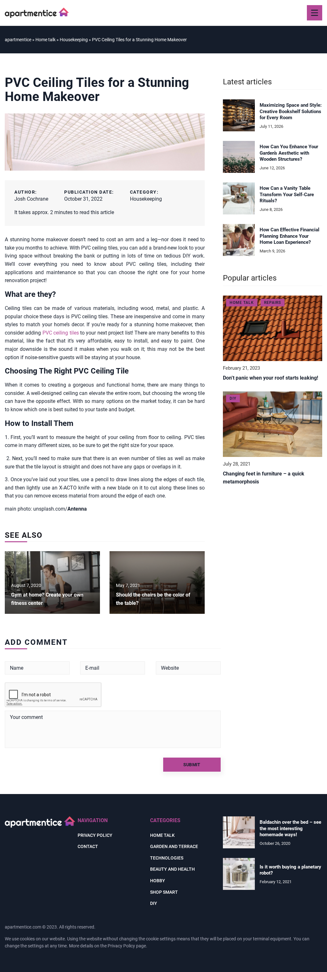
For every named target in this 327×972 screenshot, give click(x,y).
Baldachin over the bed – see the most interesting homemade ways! (290, 828)
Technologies (166, 857)
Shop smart (164, 892)
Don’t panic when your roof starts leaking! (270, 378)
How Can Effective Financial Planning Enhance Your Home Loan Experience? (289, 236)
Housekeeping (146, 199)
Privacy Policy (121, 945)
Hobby (157, 880)
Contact (88, 846)
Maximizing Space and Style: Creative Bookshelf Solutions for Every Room (291, 111)
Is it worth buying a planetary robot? (290, 870)
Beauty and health (172, 869)
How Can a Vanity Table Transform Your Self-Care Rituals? (287, 194)
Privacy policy (95, 835)
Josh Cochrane (31, 199)
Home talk (162, 835)
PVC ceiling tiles (60, 333)
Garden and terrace (174, 846)
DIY (153, 903)
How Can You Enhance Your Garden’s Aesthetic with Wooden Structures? (289, 153)
